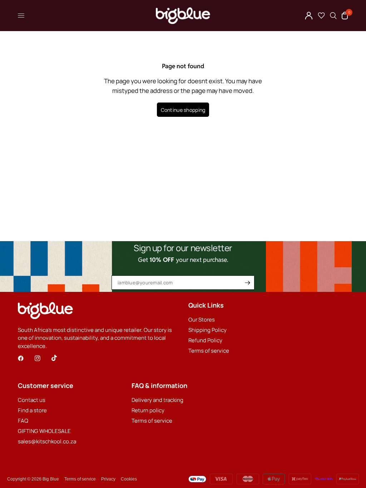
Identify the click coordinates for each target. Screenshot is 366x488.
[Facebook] (26, 358)
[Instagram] (42, 358)
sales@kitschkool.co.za (47, 441)
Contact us (31, 400)
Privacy (108, 479)
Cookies (129, 479)
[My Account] (308, 15)
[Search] (333, 15)
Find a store (32, 410)
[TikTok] (59, 358)
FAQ (23, 420)
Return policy (148, 410)
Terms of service (208, 350)
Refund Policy (205, 340)
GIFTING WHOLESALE (44, 431)
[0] (343, 15)
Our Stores (201, 319)
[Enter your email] (247, 282)
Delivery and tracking (157, 400)
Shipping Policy (207, 330)
